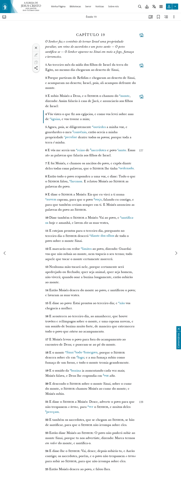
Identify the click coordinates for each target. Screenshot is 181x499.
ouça (98, 199)
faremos (76, 181)
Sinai (70, 352)
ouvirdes (99, 127)
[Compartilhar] (36, 68)
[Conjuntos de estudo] (150, 17)
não (122, 303)
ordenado (127, 168)
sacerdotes (98, 150)
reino (81, 150)
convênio (80, 132)
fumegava (91, 352)
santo (122, 150)
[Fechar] (36, 48)
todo (78, 352)
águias (55, 119)
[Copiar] (36, 62)
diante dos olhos (102, 236)
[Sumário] (4, 17)
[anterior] (4, 253)
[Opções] (173, 17)
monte (125, 96)
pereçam (52, 412)
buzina (76, 370)
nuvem (51, 199)
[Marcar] (36, 55)
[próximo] (176, 253)
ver (91, 407)
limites (87, 249)
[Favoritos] (158, 17)
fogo (81, 357)
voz (106, 375)
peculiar (71, 137)
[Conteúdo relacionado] (166, 17)
